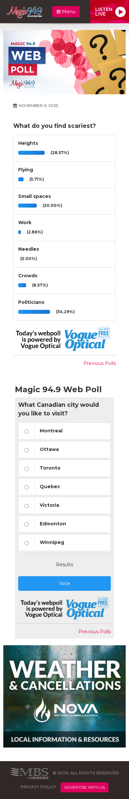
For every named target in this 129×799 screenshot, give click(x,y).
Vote (64, 583)
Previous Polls (99, 363)
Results (64, 565)
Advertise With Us (84, 787)
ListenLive (103, 11)
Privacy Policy (38, 786)
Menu (68, 12)
